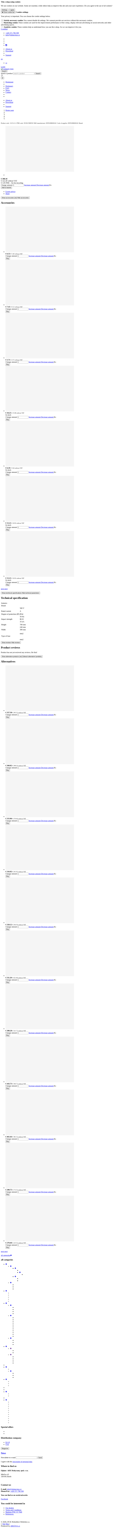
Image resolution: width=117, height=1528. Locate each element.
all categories (5, 1255)
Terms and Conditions (13, 1510)
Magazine (5, 1448)
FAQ (7, 88)
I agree (12, 10)
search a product (7, 73)
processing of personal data (22, 1462)
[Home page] (7, 69)
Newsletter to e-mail (8, 1458)
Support (8, 55)
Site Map (6, 1524)
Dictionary (9, 86)
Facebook (4, 1499)
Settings (4, 10)
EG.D (7, 1442)
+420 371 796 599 (17, 1491)
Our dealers (9, 1508)
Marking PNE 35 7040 (13, 1512)
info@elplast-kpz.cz (14, 1489)
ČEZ (7, 1444)
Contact (8, 92)
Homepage (9, 82)
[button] (2, 59)
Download (9, 51)
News (7, 90)
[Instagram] (6, 45)
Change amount (6, 185)
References (9, 1514)
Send (40, 1458)
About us (8, 49)
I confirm (4, 29)
